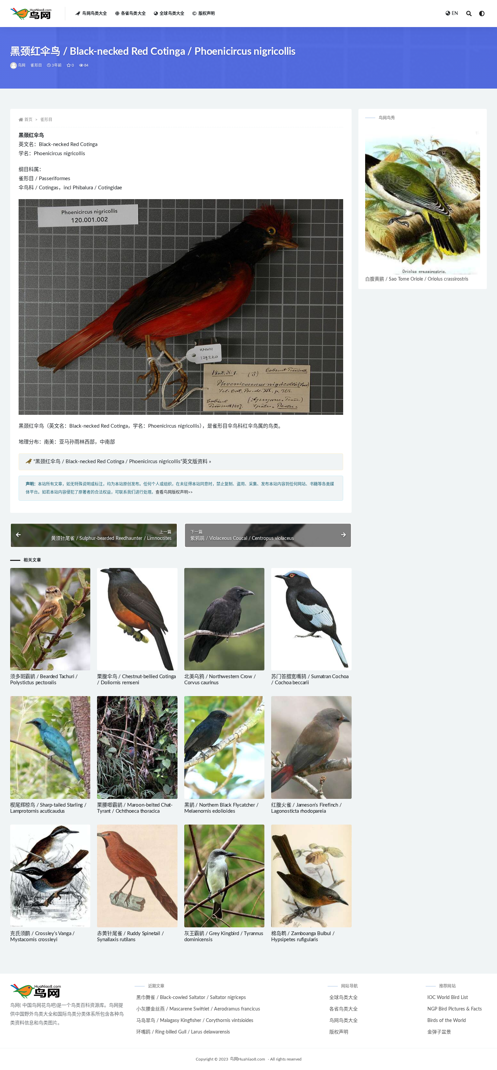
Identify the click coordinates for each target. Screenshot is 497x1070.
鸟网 (21, 65)
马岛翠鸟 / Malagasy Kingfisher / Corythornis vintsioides (194, 1020)
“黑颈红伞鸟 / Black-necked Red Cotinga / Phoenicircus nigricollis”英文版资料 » (122, 461)
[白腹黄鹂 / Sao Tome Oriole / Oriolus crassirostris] (422, 201)
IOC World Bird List (447, 997)
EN (455, 13)
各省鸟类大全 (133, 13)
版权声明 (206, 13)
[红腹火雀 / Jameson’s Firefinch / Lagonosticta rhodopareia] (311, 747)
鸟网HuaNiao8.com (247, 1059)
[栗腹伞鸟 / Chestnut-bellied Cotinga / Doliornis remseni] (137, 619)
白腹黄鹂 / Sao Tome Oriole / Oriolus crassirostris (416, 279)
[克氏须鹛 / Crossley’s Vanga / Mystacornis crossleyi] (50, 876)
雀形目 (36, 65)
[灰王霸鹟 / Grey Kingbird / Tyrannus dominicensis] (224, 876)
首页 (28, 120)
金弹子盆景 (439, 1032)
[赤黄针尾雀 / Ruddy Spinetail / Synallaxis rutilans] (137, 876)
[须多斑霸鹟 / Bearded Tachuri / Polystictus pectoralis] (50, 619)
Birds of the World (446, 1020)
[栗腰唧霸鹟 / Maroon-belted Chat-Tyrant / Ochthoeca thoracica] (137, 747)
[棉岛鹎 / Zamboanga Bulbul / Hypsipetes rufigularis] (311, 876)
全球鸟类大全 (172, 13)
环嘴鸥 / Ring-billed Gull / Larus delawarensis (183, 1032)
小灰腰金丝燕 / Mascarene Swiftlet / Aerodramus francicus (198, 1009)
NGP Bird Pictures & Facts (454, 1009)
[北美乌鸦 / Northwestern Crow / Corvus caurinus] (224, 619)
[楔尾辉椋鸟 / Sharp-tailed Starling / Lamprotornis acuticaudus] (50, 747)
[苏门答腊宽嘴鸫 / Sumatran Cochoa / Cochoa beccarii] (311, 619)
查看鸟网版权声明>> (174, 492)
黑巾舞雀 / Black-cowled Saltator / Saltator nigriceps (191, 997)
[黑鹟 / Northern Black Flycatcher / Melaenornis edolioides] (224, 747)
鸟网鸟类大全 (94, 13)
